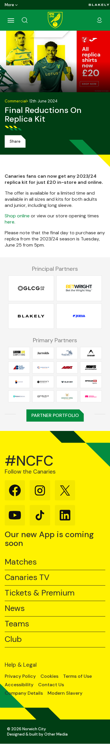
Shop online (17, 216)
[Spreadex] (91, 382)
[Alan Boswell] (19, 367)
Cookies (49, 676)
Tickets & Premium (40, 593)
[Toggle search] (31, 20)
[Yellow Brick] (43, 396)
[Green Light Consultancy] (31, 288)
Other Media (56, 734)
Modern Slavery (65, 693)
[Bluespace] (19, 382)
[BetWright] (79, 288)
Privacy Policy (20, 676)
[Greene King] (67, 396)
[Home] (55, 20)
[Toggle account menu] (99, 20)
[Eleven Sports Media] (67, 382)
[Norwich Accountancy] (91, 396)
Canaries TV (27, 577)
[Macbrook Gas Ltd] (43, 367)
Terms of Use (77, 676)
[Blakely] (99, 5)
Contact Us (51, 685)
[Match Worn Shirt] (91, 367)
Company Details (24, 693)
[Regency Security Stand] (43, 382)
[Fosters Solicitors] (19, 396)
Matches (21, 562)
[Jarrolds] (43, 353)
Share (15, 141)
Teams (17, 624)
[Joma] (79, 316)
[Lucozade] (91, 353)
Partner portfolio (55, 415)
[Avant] (67, 367)
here (9, 222)
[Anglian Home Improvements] (67, 353)
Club (13, 639)
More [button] (9, 4)
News (15, 608)
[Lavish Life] (19, 353)
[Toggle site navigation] (10, 20)
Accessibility (19, 685)
